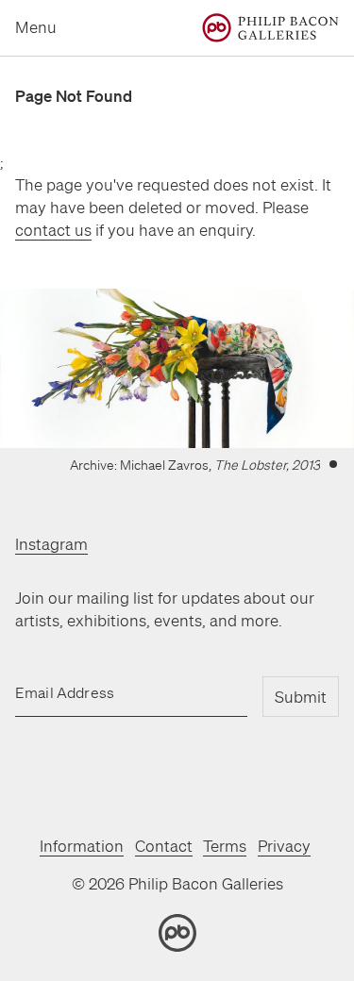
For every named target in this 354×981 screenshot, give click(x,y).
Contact (164, 846)
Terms (224, 846)
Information (82, 846)
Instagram (51, 544)
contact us (53, 230)
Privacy (284, 846)
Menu (36, 27)
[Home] (270, 27)
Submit (301, 697)
